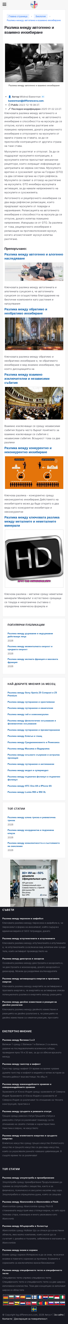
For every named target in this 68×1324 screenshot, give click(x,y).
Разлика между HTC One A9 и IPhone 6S (30, 786)
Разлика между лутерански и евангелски (30, 708)
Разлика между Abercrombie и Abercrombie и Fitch (30, 1202)
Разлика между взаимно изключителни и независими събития (26, 378)
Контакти (7, 1318)
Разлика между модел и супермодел (28, 770)
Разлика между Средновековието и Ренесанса (33, 742)
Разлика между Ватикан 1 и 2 (18, 1040)
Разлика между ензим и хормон (19, 1250)
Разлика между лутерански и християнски (31, 702)
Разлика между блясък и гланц (25, 736)
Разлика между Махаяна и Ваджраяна (28, 748)
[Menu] (4, 4)
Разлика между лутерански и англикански (31, 764)
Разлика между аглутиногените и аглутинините (28, 938)
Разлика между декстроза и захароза (23, 958)
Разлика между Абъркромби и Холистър (25, 1226)
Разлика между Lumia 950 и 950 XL (27, 792)
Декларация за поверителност (30, 1318)
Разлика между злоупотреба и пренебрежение (28, 1177)
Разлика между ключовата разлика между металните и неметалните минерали (31, 521)
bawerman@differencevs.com (26, 100)
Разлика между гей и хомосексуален (28, 714)
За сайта (58, 1314)
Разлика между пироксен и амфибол (22, 918)
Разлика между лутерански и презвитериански (34, 730)
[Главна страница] (34, 4)
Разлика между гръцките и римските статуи (26, 1111)
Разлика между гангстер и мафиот (21, 1064)
